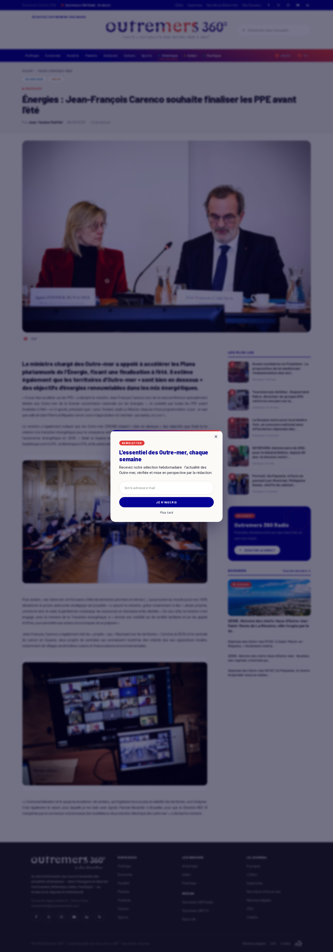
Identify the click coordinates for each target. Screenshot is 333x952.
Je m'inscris (166, 502)
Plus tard (166, 512)
